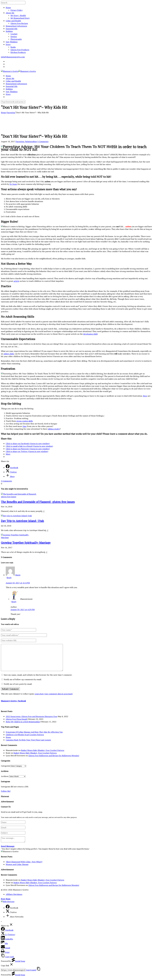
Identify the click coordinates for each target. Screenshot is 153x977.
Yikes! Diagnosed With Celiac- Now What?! (24, 861)
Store (8, 44)
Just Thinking (11, 41)
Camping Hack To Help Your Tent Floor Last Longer (28, 740)
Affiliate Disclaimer (14, 894)
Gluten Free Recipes (19, 23)
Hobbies (9, 31)
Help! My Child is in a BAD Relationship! (23, 721)
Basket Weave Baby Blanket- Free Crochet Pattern (42, 750)
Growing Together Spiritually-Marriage (26, 542)
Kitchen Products (18, 52)
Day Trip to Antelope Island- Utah (22, 521)
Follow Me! (6, 791)
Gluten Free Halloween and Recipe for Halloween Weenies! (53, 755)
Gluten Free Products (20, 49)
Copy (31, 970)
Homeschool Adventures (16, 26)
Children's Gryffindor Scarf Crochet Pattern (25, 734)
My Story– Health (18, 15)
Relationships (31, 141)
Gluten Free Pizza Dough (16, 719)
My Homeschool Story (20, 18)
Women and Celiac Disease (17, 864)
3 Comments (42, 141)
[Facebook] (8, 907)
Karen (17, 575)
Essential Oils (11, 28)
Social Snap (20, 961)
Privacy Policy (17, 10)
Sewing (14, 36)
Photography (16, 39)
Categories (5, 766)
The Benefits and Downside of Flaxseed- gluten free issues (38, 502)
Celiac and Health (13, 20)
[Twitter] (8, 912)
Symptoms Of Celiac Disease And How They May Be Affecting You (34, 732)
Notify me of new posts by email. (18, 684)
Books (13, 47)
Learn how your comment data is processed (53, 693)
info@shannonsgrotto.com (13, 57)
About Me (10, 12)
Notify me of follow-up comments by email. (23, 679)
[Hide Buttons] (7, 901)
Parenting (11, 112)
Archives (4, 776)
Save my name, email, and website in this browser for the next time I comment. (38, 675)
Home (8, 7)
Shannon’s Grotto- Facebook (13, 701)
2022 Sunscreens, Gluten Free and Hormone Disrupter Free (31, 716)
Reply (9, 577)
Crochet (14, 34)
